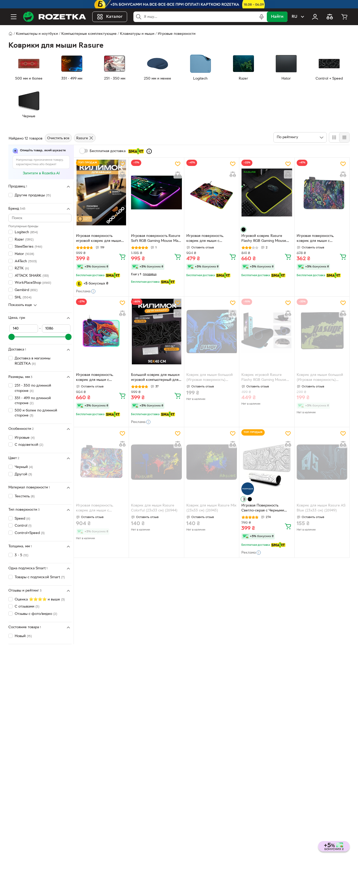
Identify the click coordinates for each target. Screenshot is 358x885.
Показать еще (20, 305)
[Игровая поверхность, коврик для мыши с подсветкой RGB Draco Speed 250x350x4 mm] (101, 331)
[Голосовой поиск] (261, 17)
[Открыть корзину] (344, 17)
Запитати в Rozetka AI (41, 173)
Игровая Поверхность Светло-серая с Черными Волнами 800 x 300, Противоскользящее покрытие (262, 508)
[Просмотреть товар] (243, 229)
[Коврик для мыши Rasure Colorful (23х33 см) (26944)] (156, 462)
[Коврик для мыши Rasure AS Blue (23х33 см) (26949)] (322, 462)
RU (294, 17)
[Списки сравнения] (329, 17)
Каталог (114, 17)
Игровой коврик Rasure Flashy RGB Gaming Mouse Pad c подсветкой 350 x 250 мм (265, 239)
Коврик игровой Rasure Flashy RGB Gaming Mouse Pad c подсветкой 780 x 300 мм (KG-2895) (265, 378)
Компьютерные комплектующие (89, 34)
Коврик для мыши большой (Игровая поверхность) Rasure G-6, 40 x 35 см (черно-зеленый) (320, 378)
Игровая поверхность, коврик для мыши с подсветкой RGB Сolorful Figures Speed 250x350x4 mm (319, 239)
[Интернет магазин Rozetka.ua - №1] (54, 17)
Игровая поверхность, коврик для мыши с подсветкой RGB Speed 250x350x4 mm (96, 508)
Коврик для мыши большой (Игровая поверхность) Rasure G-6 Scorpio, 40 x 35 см (210, 378)
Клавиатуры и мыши (137, 34)
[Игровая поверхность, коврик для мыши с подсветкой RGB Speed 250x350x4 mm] (101, 462)
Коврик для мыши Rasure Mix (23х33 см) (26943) (211, 508)
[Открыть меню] (13, 17)
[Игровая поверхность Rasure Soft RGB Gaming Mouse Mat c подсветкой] (156, 192)
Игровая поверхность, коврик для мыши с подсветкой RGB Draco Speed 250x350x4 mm (101, 378)
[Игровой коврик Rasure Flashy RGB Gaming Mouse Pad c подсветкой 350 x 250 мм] (266, 192)
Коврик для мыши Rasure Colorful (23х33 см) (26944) (154, 508)
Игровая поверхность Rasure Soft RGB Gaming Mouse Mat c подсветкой (155, 239)
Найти (277, 17)
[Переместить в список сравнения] (122, 174)
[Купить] (122, 256)
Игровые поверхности (177, 34)
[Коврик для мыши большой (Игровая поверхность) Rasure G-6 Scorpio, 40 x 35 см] (211, 331)
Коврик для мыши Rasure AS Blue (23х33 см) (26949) (321, 508)
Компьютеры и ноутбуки (37, 34)
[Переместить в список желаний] (122, 164)
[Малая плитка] (344, 137)
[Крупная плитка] (334, 137)
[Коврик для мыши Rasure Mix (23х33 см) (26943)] (211, 462)
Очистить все (58, 138)
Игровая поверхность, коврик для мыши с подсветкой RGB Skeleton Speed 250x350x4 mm (208, 239)
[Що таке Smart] (149, 151)
